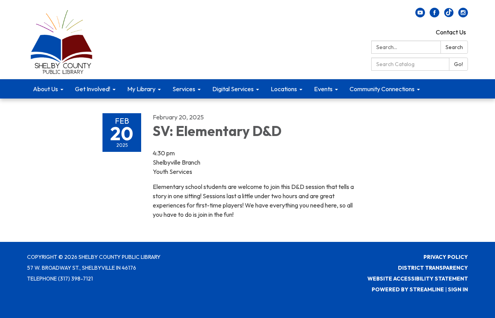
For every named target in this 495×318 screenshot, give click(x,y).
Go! (458, 64)
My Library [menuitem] (141, 89)
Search (454, 47)
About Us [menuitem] (45, 89)
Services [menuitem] (183, 89)
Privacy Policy (445, 256)
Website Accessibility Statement (417, 278)
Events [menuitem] (323, 89)
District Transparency (433, 267)
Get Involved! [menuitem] (92, 89)
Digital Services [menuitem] (233, 89)
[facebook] (434, 15)
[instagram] (463, 15)
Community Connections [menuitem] (382, 89)
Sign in (458, 289)
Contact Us (451, 32)
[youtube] (420, 15)
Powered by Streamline (408, 289)
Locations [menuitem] (284, 89)
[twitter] (449, 15)
